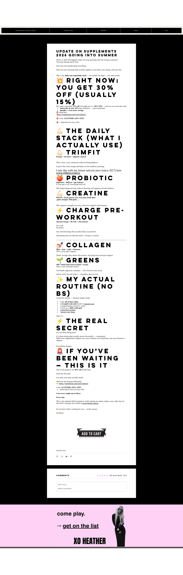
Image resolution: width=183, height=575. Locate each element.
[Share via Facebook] (57, 456)
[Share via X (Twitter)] (62, 456)
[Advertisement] (57, 13)
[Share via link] (71, 456)
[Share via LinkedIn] (66, 456)
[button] (134, 34)
